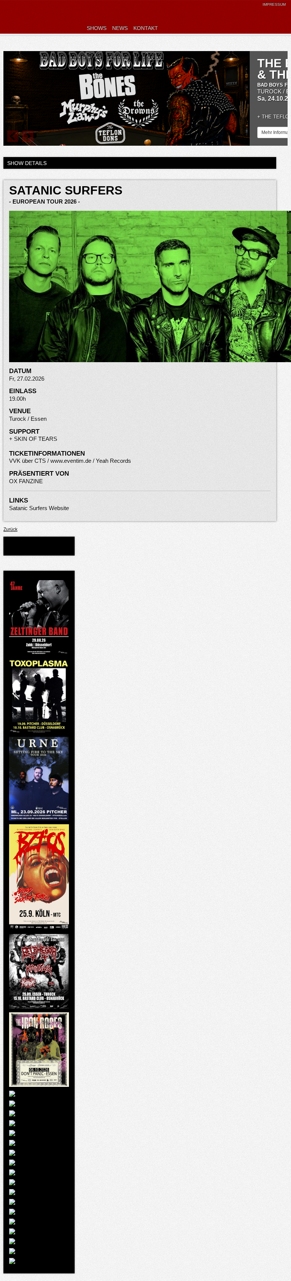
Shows (96, 28)
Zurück (10, 529)
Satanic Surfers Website (39, 508)
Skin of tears (35, 439)
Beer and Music (52, 17)
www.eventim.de (70, 461)
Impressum (274, 4)
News (120, 28)
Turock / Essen (28, 419)
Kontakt (145, 28)
